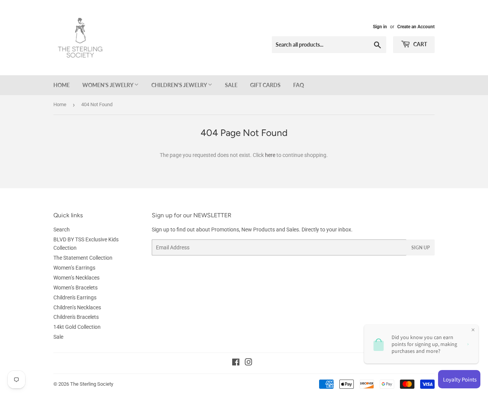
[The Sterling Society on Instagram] (248, 363)
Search (61, 229)
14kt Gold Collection (77, 327)
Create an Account (416, 26)
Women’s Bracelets (75, 287)
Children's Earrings (74, 297)
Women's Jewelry (108, 85)
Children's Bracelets (76, 317)
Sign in (380, 26)
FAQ (298, 85)
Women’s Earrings (74, 268)
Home (61, 85)
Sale (231, 85)
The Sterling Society (91, 384)
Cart (419, 44)
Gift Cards (265, 85)
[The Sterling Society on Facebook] (236, 363)
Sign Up (420, 248)
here (270, 155)
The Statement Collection (82, 258)
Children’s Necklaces (77, 307)
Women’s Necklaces (76, 278)
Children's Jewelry (179, 85)
